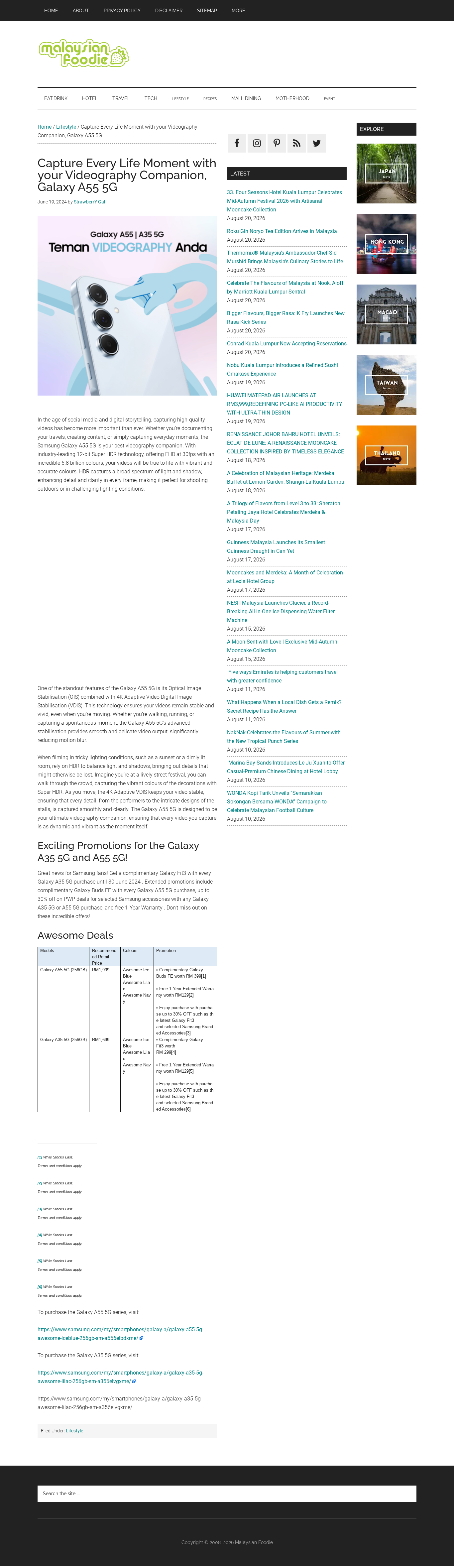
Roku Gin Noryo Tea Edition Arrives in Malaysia (282, 231)
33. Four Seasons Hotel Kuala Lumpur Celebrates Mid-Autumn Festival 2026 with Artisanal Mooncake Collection (284, 201)
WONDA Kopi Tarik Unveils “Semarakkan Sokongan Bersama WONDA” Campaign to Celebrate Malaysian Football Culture (277, 801)
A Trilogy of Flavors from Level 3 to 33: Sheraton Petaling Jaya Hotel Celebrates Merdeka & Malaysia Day (283, 512)
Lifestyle (66, 127)
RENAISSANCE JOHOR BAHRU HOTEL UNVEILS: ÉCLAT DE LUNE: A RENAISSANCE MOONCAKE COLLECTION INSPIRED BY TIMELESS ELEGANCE (285, 443)
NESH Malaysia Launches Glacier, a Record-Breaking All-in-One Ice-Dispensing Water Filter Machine (281, 611)
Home (45, 127)
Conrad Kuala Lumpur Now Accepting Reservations (287, 343)
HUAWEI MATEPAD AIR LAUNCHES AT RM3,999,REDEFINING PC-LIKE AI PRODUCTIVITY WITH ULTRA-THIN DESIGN (284, 404)
